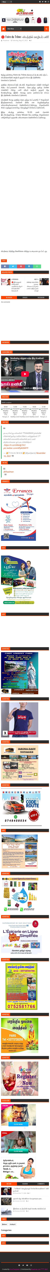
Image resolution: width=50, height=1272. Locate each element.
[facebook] (40, 2)
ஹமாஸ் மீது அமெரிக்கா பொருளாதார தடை (27, 1199)
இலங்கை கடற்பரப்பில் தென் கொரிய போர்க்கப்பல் (29, 1209)
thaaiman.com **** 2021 (39, 1269)
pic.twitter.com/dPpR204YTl (15, 448)
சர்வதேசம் (12, 1224)
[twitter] (43, 2)
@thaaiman (8, 472)
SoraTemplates (15, 1269)
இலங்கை (4, 1224)
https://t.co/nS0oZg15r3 (14, 445)
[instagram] (48, 2)
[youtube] (45, 2)
